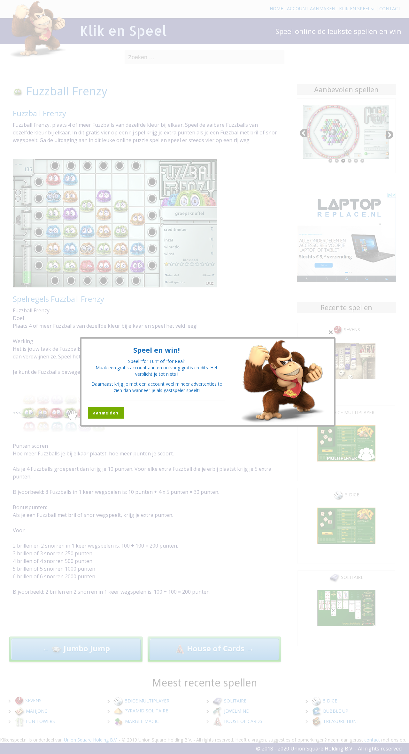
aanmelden (106, 413)
